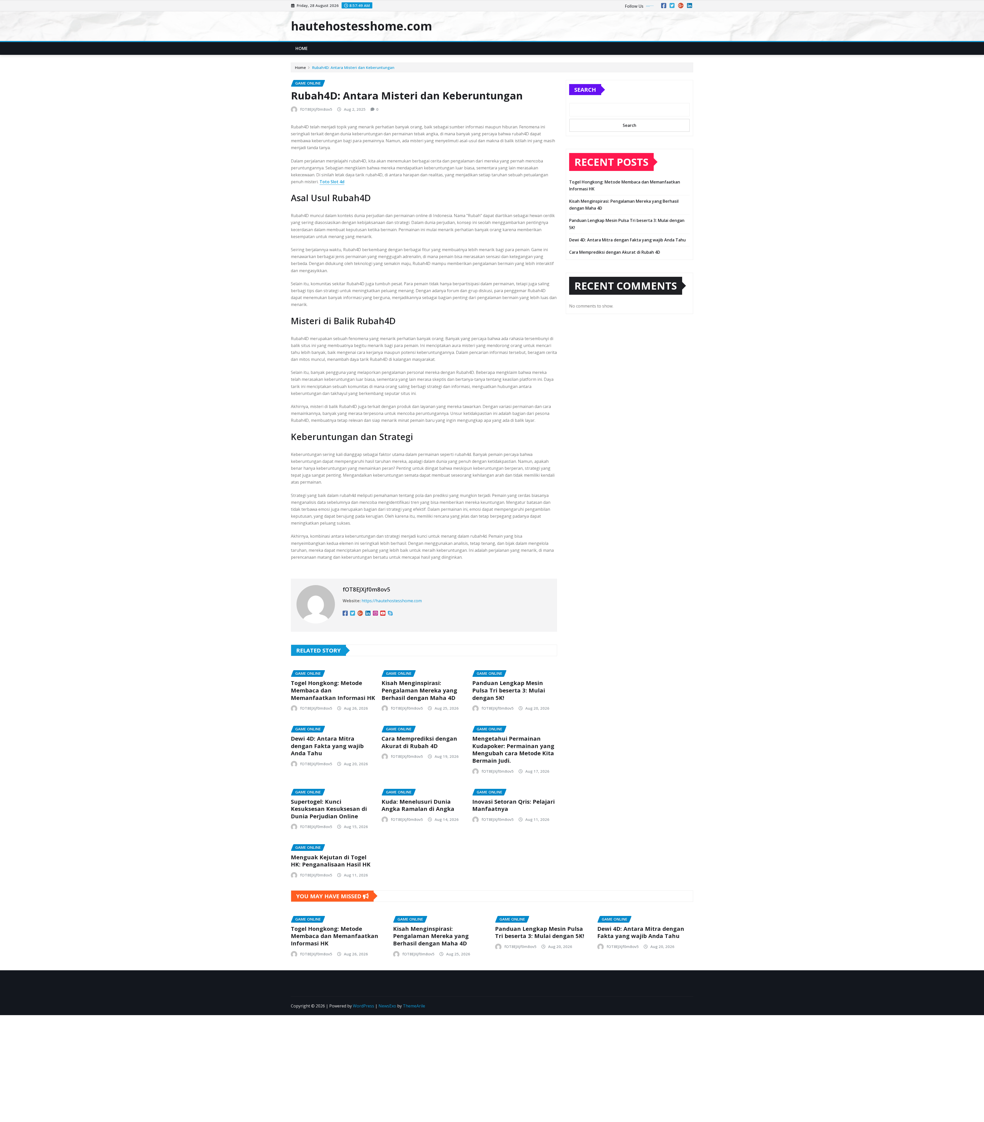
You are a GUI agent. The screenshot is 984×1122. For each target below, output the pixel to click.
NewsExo (387, 1006)
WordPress (363, 1006)
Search (585, 89)
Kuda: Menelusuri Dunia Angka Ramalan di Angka (418, 805)
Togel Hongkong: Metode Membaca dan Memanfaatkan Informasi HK (334, 936)
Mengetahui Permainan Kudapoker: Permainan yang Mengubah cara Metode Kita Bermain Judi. (513, 749)
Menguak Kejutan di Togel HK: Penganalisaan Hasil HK (331, 860)
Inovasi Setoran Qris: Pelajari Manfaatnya (513, 805)
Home (301, 48)
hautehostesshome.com (361, 26)
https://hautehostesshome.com (392, 601)
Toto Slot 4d (332, 182)
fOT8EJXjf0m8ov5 (316, 109)
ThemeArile (414, 1006)
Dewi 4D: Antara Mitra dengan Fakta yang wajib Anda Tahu (327, 746)
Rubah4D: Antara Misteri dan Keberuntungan (353, 67)
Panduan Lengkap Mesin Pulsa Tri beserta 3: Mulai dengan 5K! (508, 690)
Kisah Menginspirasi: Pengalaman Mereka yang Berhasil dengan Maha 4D (419, 690)
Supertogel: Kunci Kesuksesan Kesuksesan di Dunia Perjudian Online (329, 809)
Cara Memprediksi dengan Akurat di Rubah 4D (419, 742)
